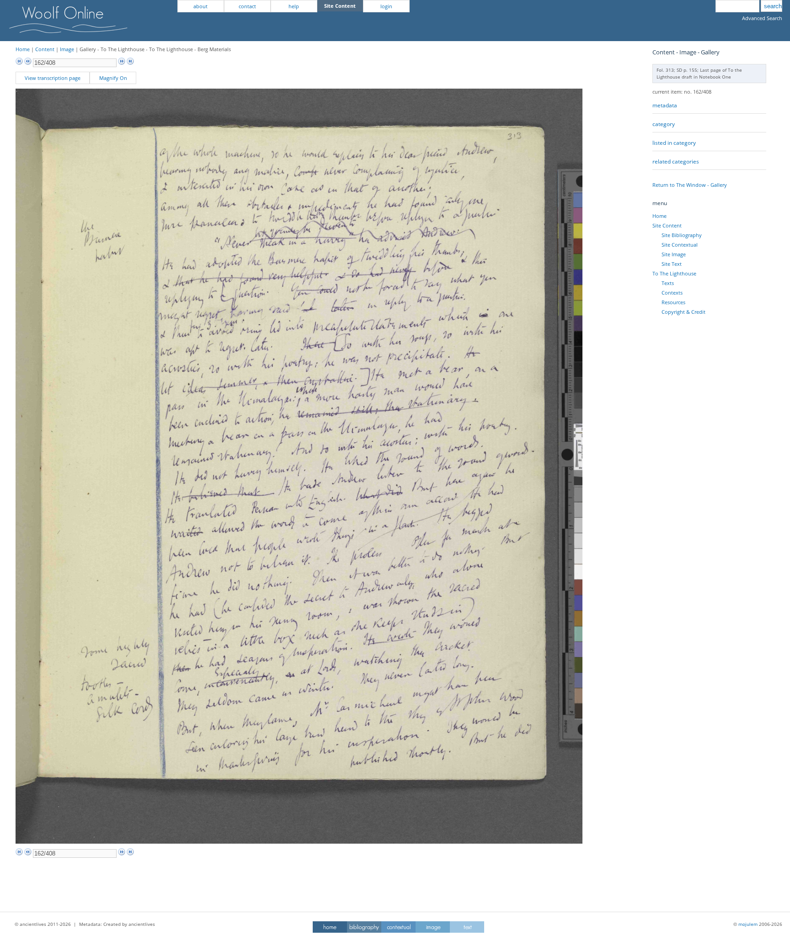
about (200, 6)
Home (23, 49)
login (386, 6)
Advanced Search (762, 18)
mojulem (748, 924)
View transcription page (52, 77)
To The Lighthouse (674, 273)
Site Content (667, 225)
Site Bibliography (682, 235)
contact (247, 6)
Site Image (674, 254)
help (293, 6)
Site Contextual (680, 244)
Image (67, 49)
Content (44, 49)
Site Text (672, 263)
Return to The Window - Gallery (689, 184)
